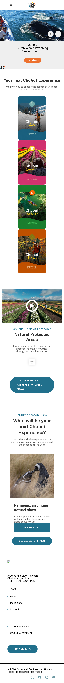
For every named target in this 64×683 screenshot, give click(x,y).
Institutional (16, 603)
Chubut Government (21, 633)
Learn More (32, 60)
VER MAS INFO (32, 527)
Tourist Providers (19, 626)
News (13, 596)
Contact (14, 609)
